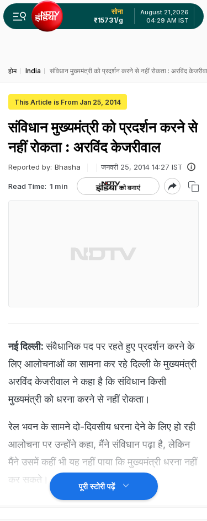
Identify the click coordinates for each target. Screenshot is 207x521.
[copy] (193, 186)
